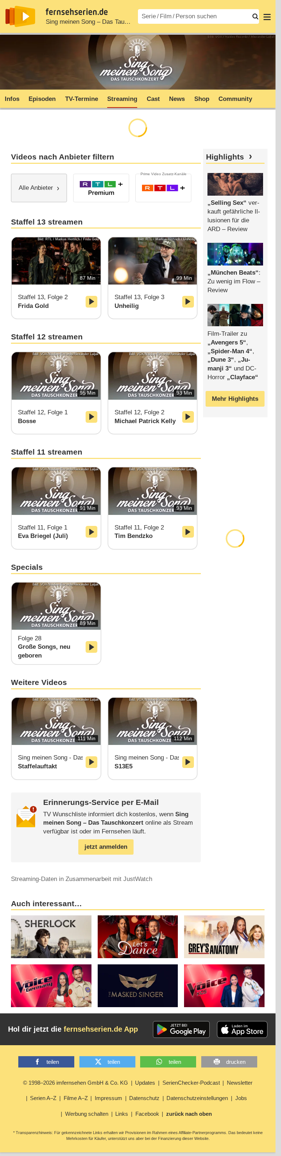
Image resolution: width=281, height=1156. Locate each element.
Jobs (241, 1098)
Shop (201, 98)
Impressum (108, 1098)
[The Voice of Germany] (51, 985)
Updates (145, 1083)
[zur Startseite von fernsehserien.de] (20, 16)
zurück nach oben (189, 1114)
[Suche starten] (255, 16)
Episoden (42, 98)
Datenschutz (144, 1098)
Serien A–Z (43, 1098)
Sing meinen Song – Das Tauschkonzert (100, 21)
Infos (12, 98)
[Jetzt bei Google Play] (181, 1029)
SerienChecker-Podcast (191, 1083)
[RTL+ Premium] (101, 188)
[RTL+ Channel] (163, 188)
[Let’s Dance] (138, 936)
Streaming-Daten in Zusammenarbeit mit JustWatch (81, 879)
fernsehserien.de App (101, 1029)
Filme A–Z (76, 1098)
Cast (153, 98)
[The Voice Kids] (224, 985)
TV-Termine (81, 98)
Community (235, 98)
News (177, 98)
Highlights (225, 156)
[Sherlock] (51, 936)
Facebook (147, 1114)
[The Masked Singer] (138, 985)
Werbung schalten (86, 1114)
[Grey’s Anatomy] (224, 936)
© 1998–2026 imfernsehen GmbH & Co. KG (75, 1083)
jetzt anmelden (106, 846)
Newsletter (239, 1083)
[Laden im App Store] (242, 1029)
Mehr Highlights (235, 398)
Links (121, 1114)
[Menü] (267, 16)
